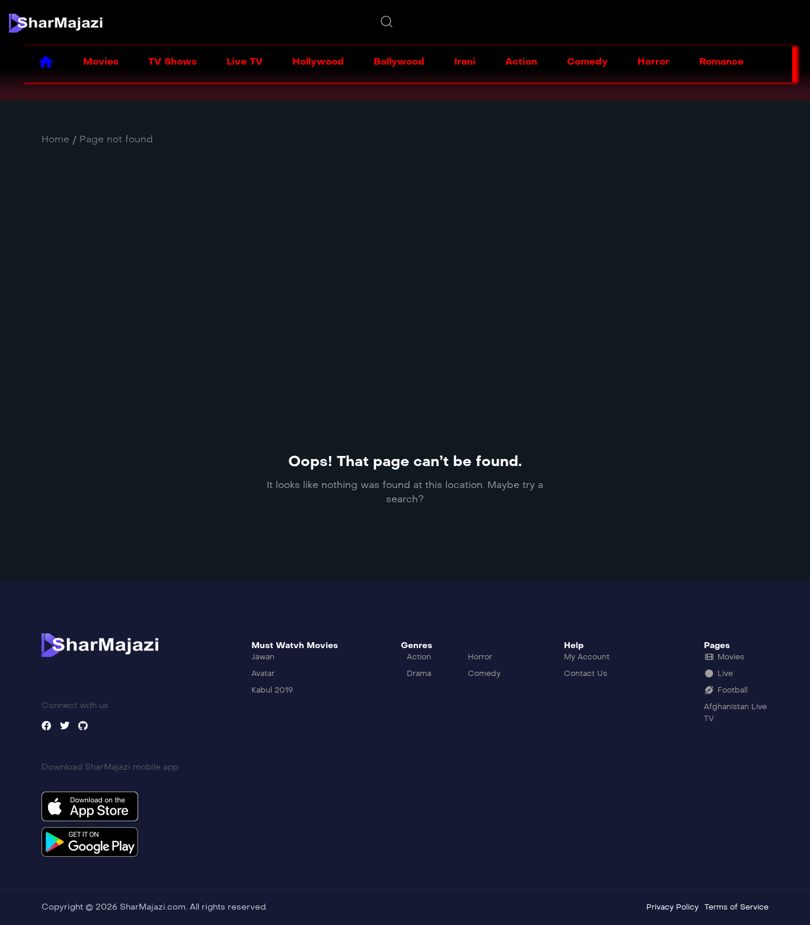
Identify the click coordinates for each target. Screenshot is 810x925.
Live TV (245, 61)
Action (521, 61)
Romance (721, 61)
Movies (101, 61)
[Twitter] (64, 726)
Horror (653, 61)
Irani (465, 61)
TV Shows (172, 61)
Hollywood (318, 61)
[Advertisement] (370, 282)
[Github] (83, 726)
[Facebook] (46, 726)
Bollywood (399, 61)
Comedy (587, 61)
